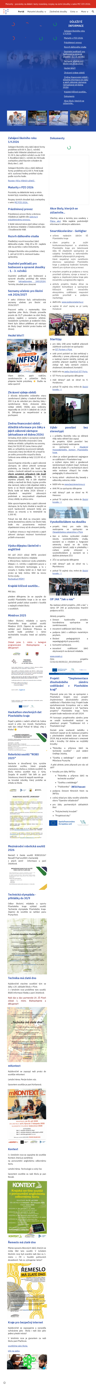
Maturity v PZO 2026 (73, 38)
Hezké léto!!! (70, 68)
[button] (93, 12)
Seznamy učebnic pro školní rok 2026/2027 (73, 62)
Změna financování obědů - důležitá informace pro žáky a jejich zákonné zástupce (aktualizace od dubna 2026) (76, 82)
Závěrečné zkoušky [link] (58, 11)
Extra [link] (72, 11)
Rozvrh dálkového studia (75, 47)
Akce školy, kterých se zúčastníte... (73, 102)
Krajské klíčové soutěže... (75, 92)
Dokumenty (69, 96)
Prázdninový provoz (73, 42)
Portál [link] (21, 11)
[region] (48, 4)
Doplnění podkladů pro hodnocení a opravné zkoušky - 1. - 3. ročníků (74, 54)
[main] (76, 24)
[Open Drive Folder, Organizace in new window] (84, 158)
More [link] (83, 11)
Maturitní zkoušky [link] (35, 11)
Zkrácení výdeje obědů (74, 72)
